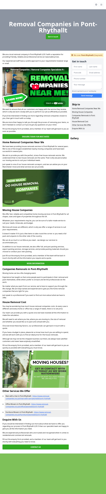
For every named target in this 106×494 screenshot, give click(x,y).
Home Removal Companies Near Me (86, 108)
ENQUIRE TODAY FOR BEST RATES (35, 136)
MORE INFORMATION (35, 263)
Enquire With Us (78, 128)
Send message (87, 95)
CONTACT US (36, 447)
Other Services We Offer (81, 125)
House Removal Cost (80, 121)
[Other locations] (96, 4)
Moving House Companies (82, 112)
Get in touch (53, 37)
